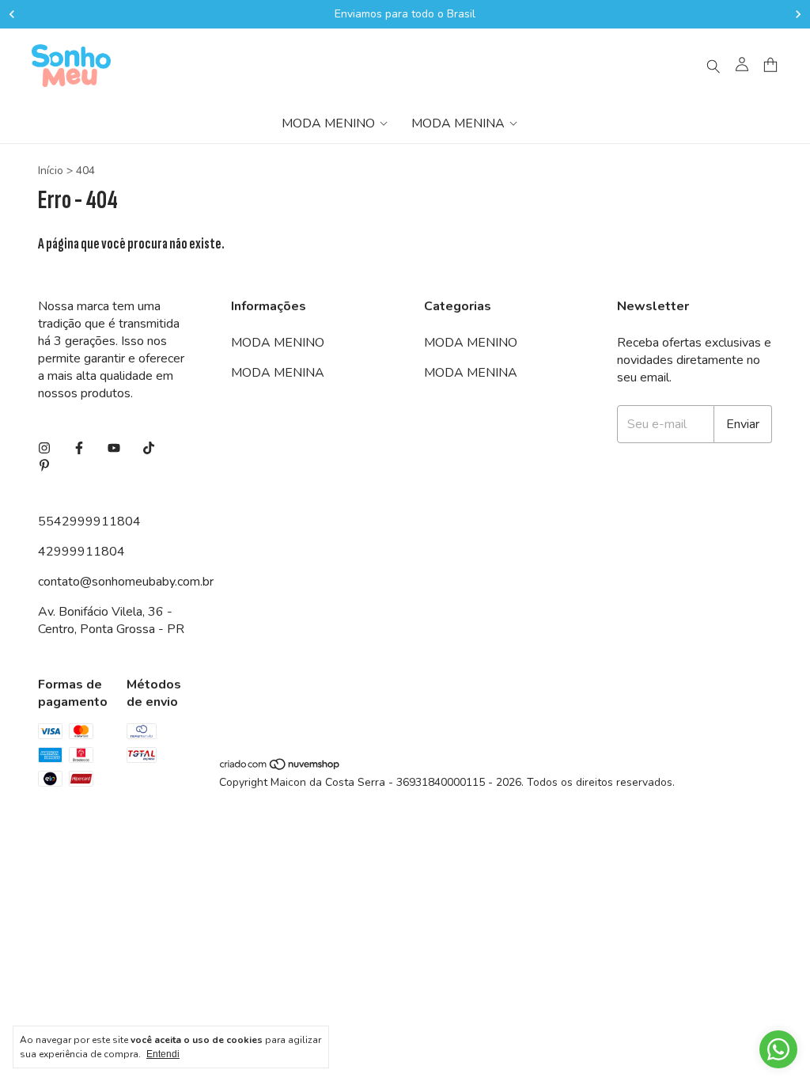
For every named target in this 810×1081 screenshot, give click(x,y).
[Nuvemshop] (280, 767)
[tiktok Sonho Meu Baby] (148, 448)
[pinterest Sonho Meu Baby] (44, 466)
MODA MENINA (458, 123)
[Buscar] (713, 66)
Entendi (163, 1054)
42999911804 (81, 551)
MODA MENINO (328, 123)
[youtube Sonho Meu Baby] (114, 448)
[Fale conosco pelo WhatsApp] (778, 1049)
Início (50, 170)
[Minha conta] (742, 65)
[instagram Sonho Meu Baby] (44, 448)
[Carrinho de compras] (770, 65)
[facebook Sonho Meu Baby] (79, 448)
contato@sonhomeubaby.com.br (126, 581)
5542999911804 (89, 521)
